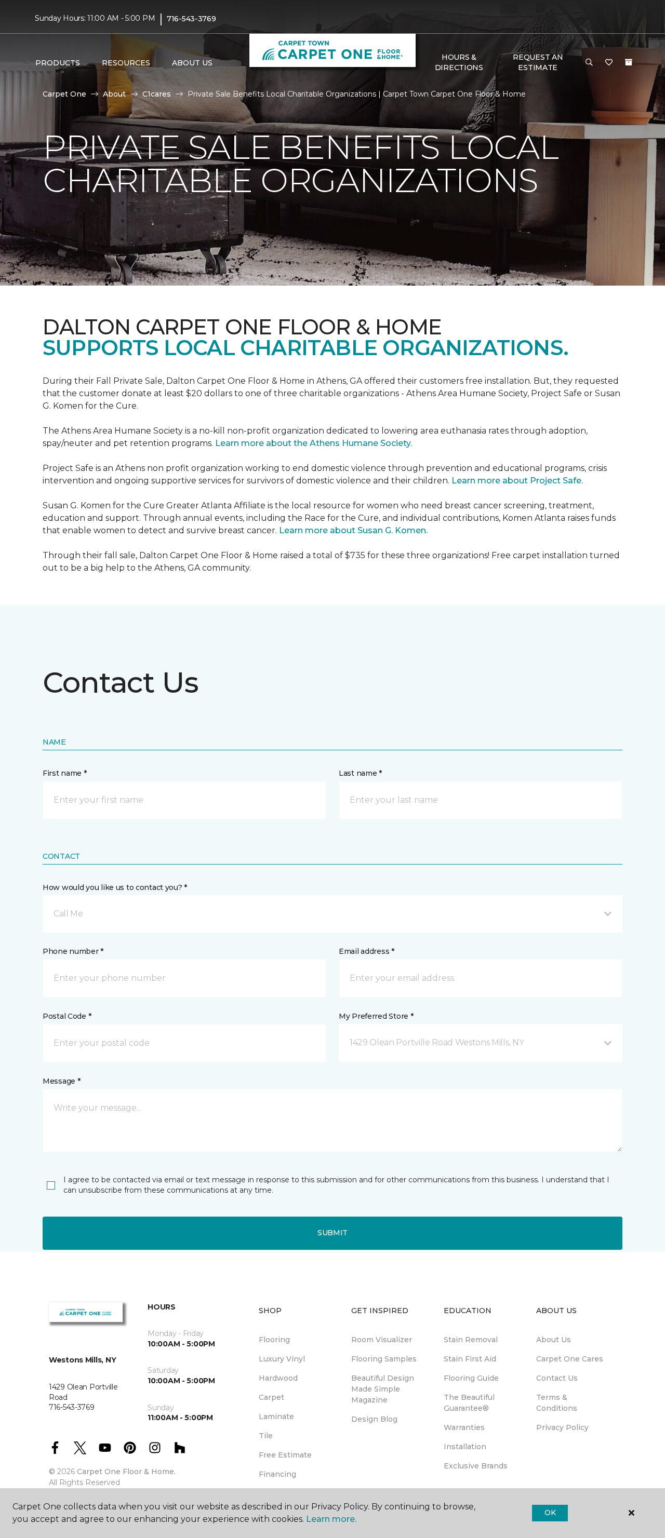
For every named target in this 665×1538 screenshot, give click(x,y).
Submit (332, 1232)
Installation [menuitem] (465, 1446)
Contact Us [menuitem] (557, 1378)
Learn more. (331, 1519)
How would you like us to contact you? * (115, 887)
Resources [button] (126, 63)
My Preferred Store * (376, 1016)
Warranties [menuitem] (464, 1427)
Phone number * (73, 951)
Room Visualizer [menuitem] (381, 1339)
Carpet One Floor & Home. (126, 1471)
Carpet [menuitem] (271, 1397)
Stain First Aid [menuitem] (470, 1359)
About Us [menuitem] (553, 1339)
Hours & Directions (459, 62)
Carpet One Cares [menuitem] (569, 1359)
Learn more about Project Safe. (517, 480)
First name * (65, 773)
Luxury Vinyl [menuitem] (282, 1359)
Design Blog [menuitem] (374, 1419)
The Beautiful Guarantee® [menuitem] (469, 1403)
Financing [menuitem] (277, 1474)
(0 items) (628, 62)
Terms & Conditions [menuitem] (556, 1403)
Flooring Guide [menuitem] (471, 1378)
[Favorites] (609, 62)
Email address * (366, 951)
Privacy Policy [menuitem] (562, 1427)
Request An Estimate (538, 62)
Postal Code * (67, 1016)
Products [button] (57, 63)
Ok (549, 1512)
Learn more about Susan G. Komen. (353, 530)
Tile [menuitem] (266, 1435)
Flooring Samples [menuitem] (384, 1359)
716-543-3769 (191, 18)
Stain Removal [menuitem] (471, 1339)
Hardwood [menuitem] (278, 1378)
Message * (61, 1081)
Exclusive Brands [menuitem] (476, 1465)
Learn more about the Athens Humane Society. (314, 443)
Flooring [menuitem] (274, 1339)
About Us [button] (192, 63)
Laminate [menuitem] (276, 1416)
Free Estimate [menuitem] (285, 1455)
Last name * (360, 773)
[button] (589, 62)
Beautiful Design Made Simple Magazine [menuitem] (382, 1389)
